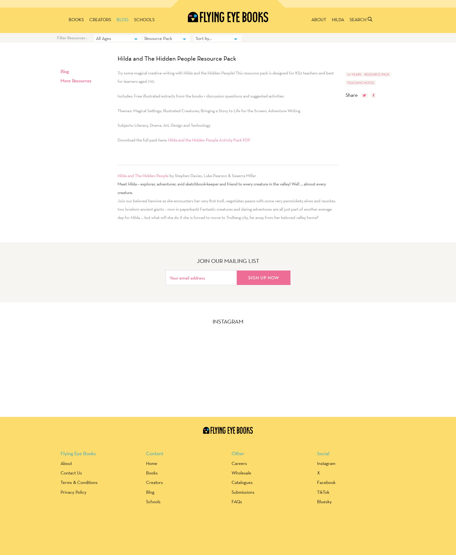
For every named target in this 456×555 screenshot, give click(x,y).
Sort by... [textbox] (204, 38)
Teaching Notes (360, 83)
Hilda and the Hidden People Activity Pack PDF (209, 140)
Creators (100, 19)
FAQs (237, 501)
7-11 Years (354, 74)
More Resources (76, 80)
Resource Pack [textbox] (158, 38)
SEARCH (359, 19)
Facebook (326, 482)
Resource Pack (377, 74)
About (318, 19)
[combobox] (118, 38)
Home (151, 463)
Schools (144, 19)
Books (76, 19)
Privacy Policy (73, 492)
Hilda (338, 19)
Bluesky (324, 501)
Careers (239, 463)
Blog (122, 19)
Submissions (243, 492)
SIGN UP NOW (263, 277)
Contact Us (71, 473)
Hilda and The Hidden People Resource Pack (177, 58)
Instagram (326, 463)
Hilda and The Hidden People (143, 175)
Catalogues (242, 482)
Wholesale (241, 473)
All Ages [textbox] (103, 38)
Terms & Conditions (79, 482)
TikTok (323, 492)
